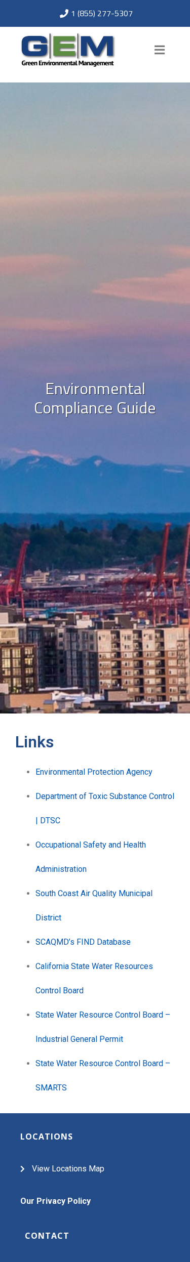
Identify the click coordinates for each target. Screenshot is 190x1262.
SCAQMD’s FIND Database (83, 942)
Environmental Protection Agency (94, 772)
